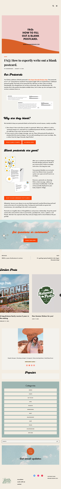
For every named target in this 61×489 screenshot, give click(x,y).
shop (5, 56)
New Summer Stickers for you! (42, 316)
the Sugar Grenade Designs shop (38, 79)
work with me (21, 482)
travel (30, 425)
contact (19, 484)
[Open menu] (56, 6)
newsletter (20, 479)
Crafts (30, 393)
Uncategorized (30, 428)
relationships (30, 417)
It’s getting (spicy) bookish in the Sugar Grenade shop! (48, 258)
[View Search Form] (53, 6)
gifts (30, 401)
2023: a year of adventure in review (12, 257)
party (30, 413)
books (30, 390)
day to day (30, 397)
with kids (30, 432)
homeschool (30, 409)
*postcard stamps (13, 142)
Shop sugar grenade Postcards (18, 198)
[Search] (57, 441)
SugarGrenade (9, 68)
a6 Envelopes (29, 142)
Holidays (30, 405)
